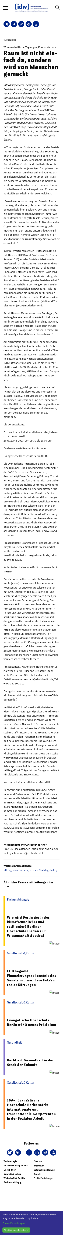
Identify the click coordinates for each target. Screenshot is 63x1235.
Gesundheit (10, 1169)
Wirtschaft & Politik (14, 1178)
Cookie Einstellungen (43, 1178)
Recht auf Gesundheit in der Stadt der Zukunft (30, 1062)
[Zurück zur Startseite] (31, 8)
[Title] (21, 24)
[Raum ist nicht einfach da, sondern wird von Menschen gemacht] (14, 24)
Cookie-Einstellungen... (14, 1223)
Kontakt (37, 1174)
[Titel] (7, 24)
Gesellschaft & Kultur (15, 1165)
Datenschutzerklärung (44, 1169)
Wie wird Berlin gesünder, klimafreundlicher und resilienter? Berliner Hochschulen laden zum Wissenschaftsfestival (29, 926)
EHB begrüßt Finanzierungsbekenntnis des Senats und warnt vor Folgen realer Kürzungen (31, 977)
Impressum (39, 1165)
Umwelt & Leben (13, 1174)
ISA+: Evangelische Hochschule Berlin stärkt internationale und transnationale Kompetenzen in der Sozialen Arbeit (31, 1109)
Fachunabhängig (13, 1182)
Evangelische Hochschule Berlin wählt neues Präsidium (31, 1022)
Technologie (10, 1161)
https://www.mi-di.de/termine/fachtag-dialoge (31, 870)
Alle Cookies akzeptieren (16, 1229)
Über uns (38, 1161)
